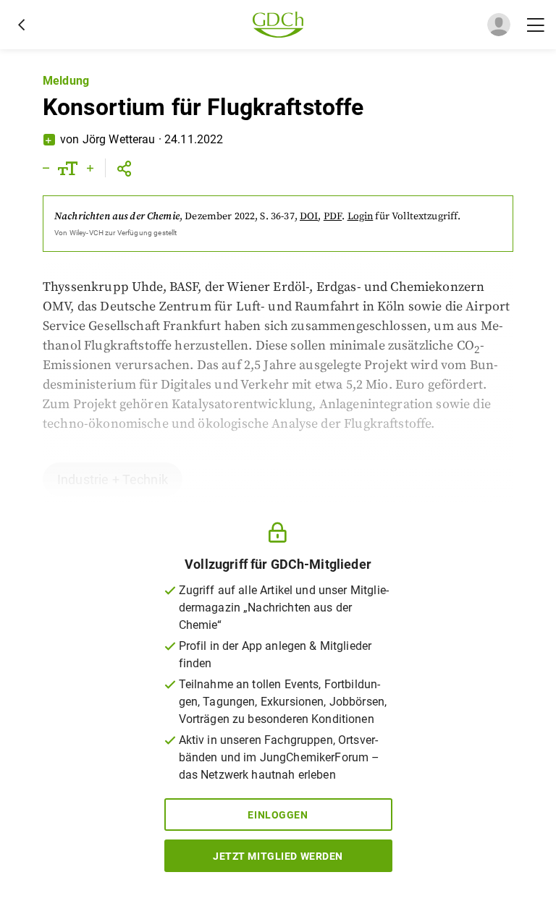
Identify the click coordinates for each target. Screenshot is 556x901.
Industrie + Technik (112, 479)
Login (361, 216)
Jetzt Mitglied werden (278, 856)
